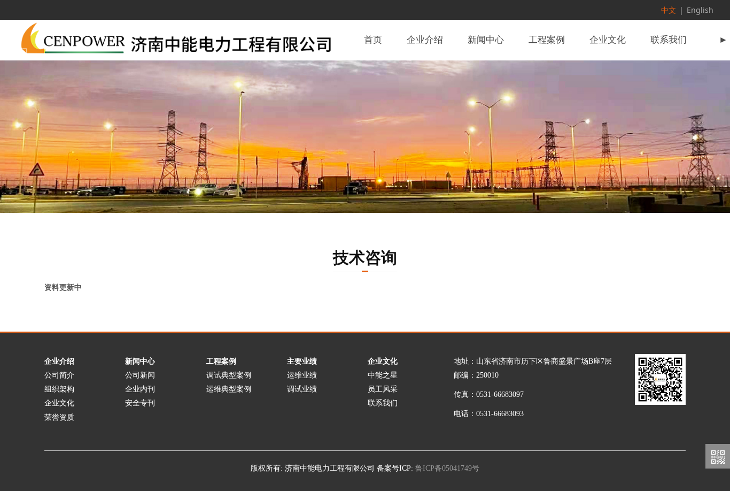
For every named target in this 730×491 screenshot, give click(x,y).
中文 (668, 10)
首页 (373, 40)
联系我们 (668, 40)
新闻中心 (486, 40)
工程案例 (547, 40)
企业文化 (607, 40)
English (700, 10)
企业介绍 (425, 40)
